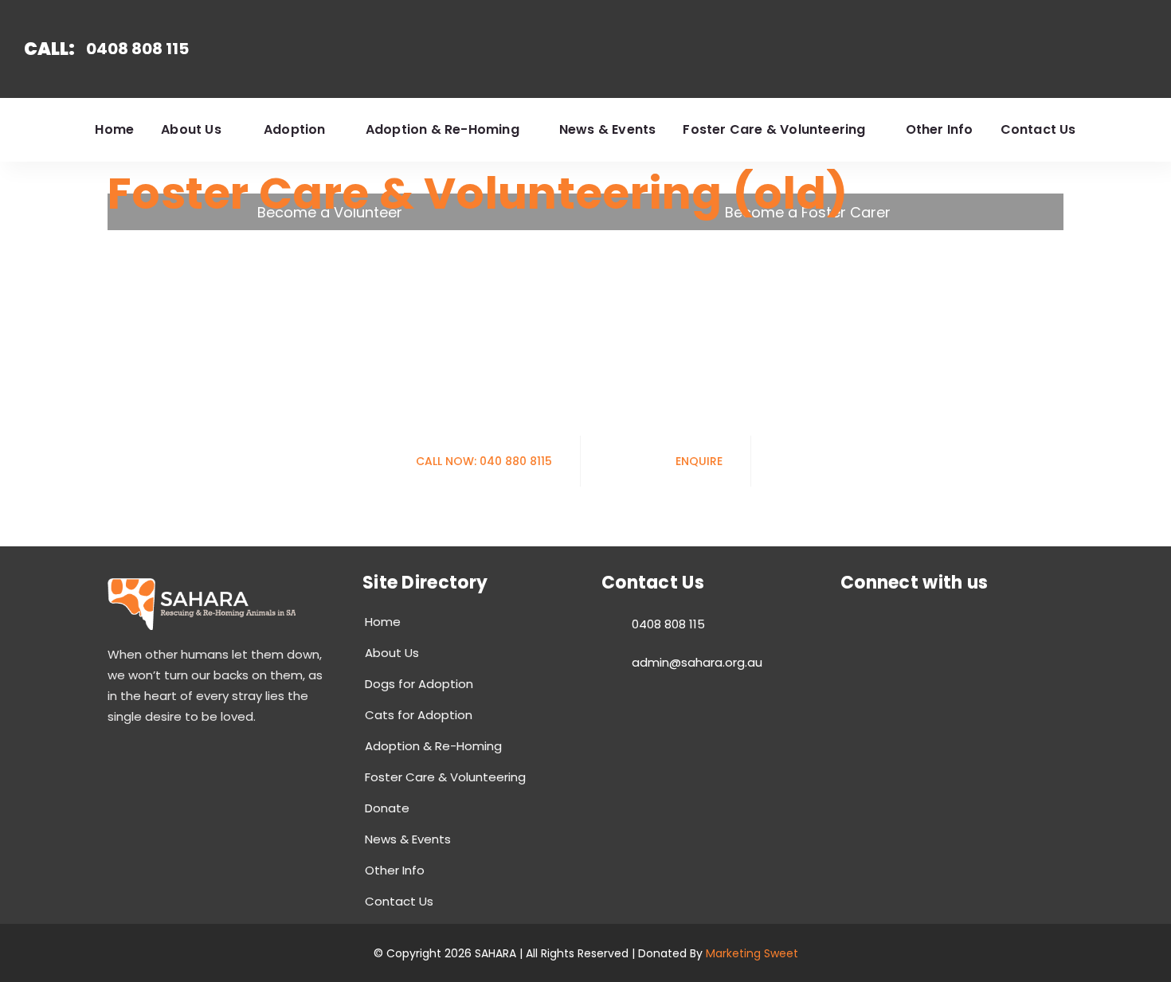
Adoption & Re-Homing (433, 745)
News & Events (408, 839)
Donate (387, 808)
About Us (392, 652)
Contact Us (399, 901)
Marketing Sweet (752, 953)
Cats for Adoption (418, 714)
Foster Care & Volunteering (445, 777)
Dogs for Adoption (419, 683)
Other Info (395, 870)
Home (383, 621)
